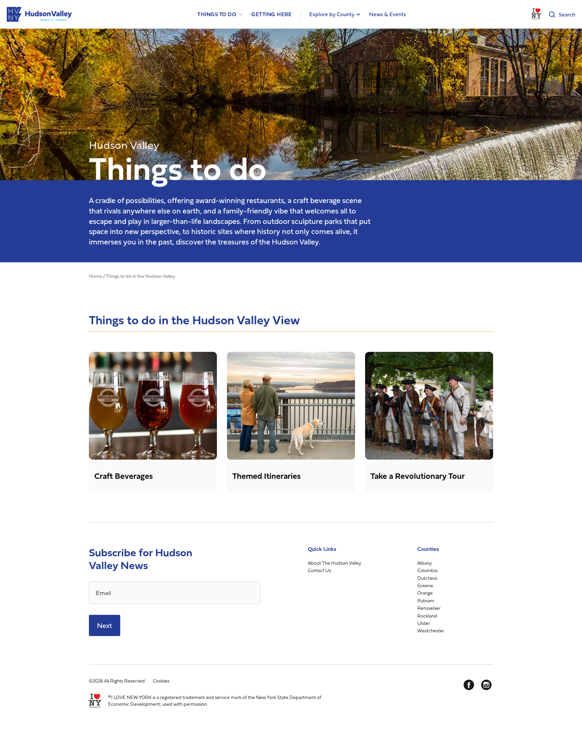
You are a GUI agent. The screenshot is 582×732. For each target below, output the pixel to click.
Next (104, 625)
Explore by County (331, 14)
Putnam (425, 600)
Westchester (430, 630)
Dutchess (427, 577)
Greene (425, 585)
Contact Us (319, 570)
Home (95, 275)
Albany (424, 562)
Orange (425, 592)
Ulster (423, 623)
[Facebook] (469, 685)
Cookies (161, 680)
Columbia (427, 570)
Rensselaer (429, 607)
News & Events (387, 14)
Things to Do (216, 14)
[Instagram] (486, 685)
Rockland (427, 615)
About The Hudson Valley (334, 562)
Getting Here (271, 14)
